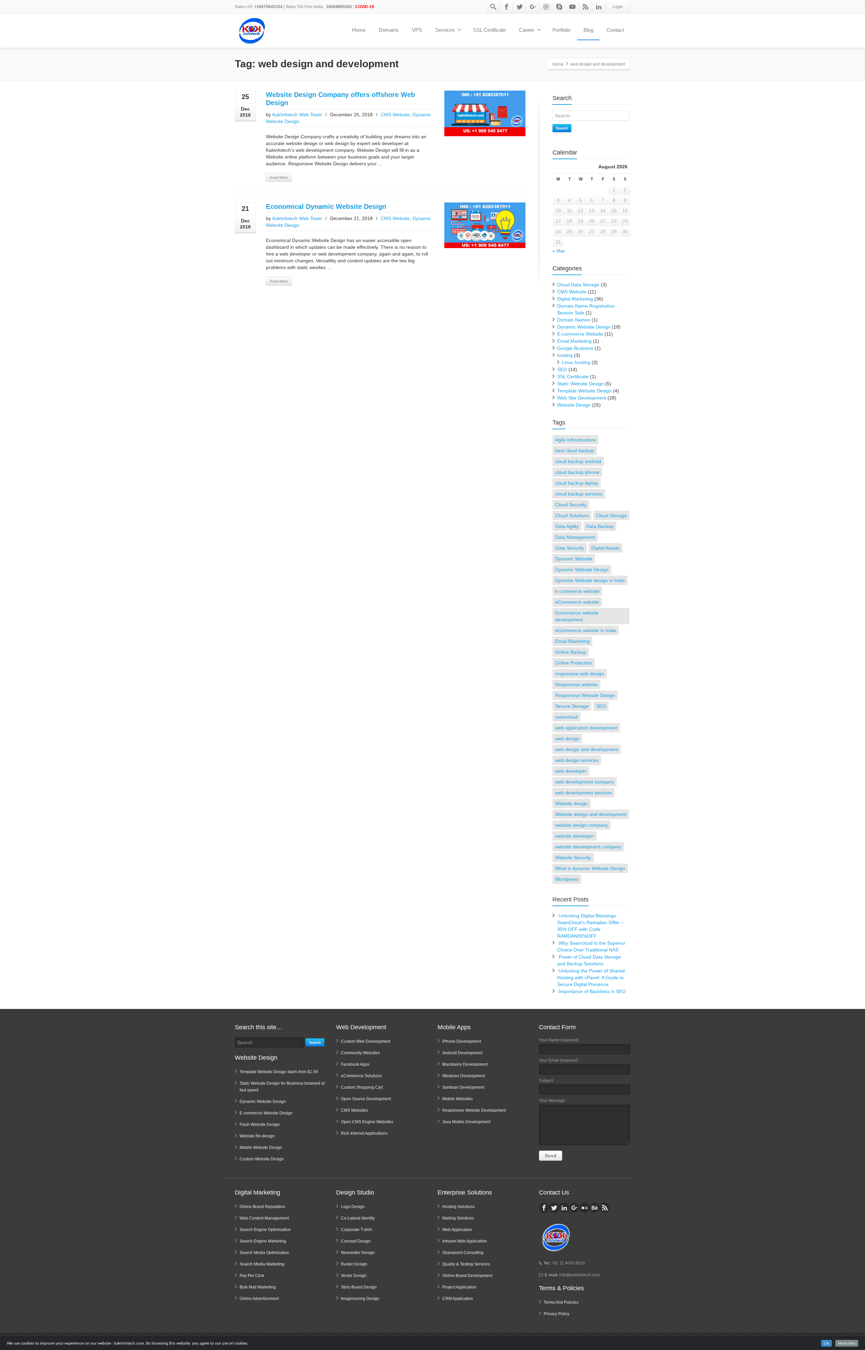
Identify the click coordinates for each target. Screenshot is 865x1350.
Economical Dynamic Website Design (326, 206)
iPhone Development (461, 1041)
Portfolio (561, 30)
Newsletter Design (358, 1252)
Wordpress (566, 879)
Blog (588, 30)
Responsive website (576, 684)
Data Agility (567, 526)
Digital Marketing (575, 299)
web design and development (586, 749)
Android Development (462, 1053)
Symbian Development (463, 1087)
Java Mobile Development (466, 1121)
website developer (574, 836)
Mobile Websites (457, 1098)
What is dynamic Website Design (590, 868)
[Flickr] (584, 1208)
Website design (571, 803)
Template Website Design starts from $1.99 (279, 1071)
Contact (615, 30)
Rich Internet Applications (364, 1133)
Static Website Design (580, 383)
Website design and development (590, 814)
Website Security (573, 857)
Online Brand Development (467, 1275)
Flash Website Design (260, 1124)
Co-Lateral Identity (358, 1218)
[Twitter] (519, 7)
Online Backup (570, 652)
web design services (576, 760)
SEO (562, 369)
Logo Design (353, 1206)
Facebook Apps (355, 1064)
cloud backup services (578, 494)
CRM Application (457, 1298)
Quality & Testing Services (466, 1264)
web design (567, 738)
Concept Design (356, 1241)
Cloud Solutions (572, 515)
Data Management (575, 537)
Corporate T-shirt (356, 1229)
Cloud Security (570, 504)
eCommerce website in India (585, 630)
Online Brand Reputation (262, 1206)
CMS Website (395, 114)
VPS (417, 30)
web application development (586, 727)
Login (618, 6)
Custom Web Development (365, 1041)
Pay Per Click (252, 1275)
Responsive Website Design (585, 695)
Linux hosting (576, 362)
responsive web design (579, 673)
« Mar (558, 251)
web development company (584, 782)
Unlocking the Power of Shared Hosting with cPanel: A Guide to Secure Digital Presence (591, 977)
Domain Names (573, 319)
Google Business (575, 348)
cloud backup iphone (577, 472)
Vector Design (354, 1275)
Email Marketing (574, 341)
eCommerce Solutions (361, 1076)
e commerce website (577, 591)
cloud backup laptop (576, 483)
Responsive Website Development (474, 1110)
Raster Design (354, 1264)
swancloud (566, 717)
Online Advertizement (259, 1298)
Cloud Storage (611, 515)
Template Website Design (584, 390)
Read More (279, 177)
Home (359, 30)
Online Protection (573, 663)
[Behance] (595, 1208)
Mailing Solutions (458, 1218)
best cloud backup (574, 450)
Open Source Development (366, 1098)
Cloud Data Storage (578, 284)
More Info (847, 1343)
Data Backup (600, 526)
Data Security (569, 548)
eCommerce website (577, 602)
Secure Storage (572, 706)
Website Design (574, 405)
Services (445, 30)
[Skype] (559, 7)
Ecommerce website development (576, 616)
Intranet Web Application (464, 1241)
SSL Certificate (489, 30)
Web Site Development (581, 398)
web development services (583, 792)
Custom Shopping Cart (362, 1087)
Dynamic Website (573, 558)
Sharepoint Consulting (463, 1252)
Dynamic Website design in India (590, 580)
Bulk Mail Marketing (258, 1287)
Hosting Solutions (458, 1206)
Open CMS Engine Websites (367, 1121)
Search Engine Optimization (265, 1229)
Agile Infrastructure (575, 439)
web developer (571, 771)
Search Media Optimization (264, 1252)
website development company (588, 846)
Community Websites (360, 1053)
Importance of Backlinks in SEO (592, 991)
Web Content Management (264, 1218)
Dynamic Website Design (584, 327)
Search (562, 128)
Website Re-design (257, 1136)
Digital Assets (605, 548)
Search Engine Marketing (263, 1241)
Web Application (457, 1229)
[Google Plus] (533, 7)
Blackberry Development (465, 1064)
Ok (826, 1343)
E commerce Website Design (266, 1113)
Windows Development (463, 1076)
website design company (581, 825)
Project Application (459, 1287)
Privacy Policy (556, 1313)
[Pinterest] (546, 7)
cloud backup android (578, 461)
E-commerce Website (580, 334)
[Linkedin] (599, 7)
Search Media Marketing (262, 1264)
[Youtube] (572, 7)
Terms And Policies (561, 1302)
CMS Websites (354, 1110)
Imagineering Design (360, 1298)
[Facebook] (506, 7)
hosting (565, 355)
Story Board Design (359, 1287)
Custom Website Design (262, 1159)
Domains (389, 30)
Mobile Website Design (261, 1147)
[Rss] (585, 7)
